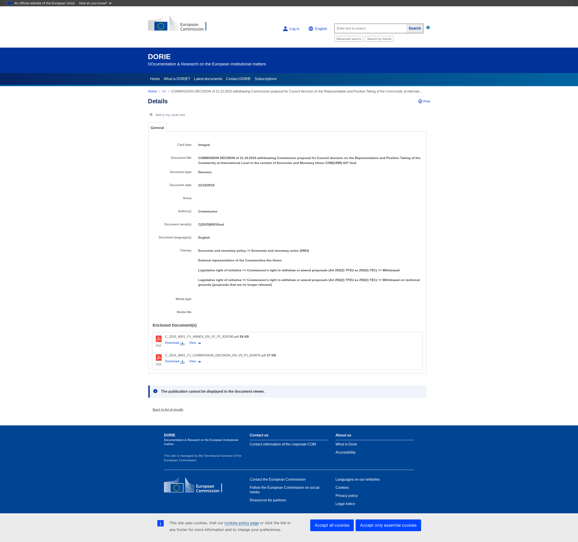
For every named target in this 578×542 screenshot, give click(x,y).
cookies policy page (241, 523)
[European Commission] (181, 25)
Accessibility (346, 452)
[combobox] (370, 28)
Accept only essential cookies (388, 525)
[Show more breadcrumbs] (164, 91)
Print (426, 101)
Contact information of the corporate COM (283, 444)
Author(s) (184, 211)
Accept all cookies (332, 525)
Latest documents (208, 79)
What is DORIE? (177, 79)
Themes (185, 250)
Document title (181, 157)
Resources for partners (268, 500)
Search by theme (379, 39)
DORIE (159, 57)
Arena (187, 198)
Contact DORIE (238, 79)
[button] (166, 409)
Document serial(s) (177, 224)
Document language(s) (175, 237)
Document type (180, 172)
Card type (184, 144)
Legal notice (345, 504)
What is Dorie (346, 444)
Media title (184, 312)
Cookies (342, 487)
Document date (180, 185)
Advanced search (348, 39)
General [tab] (157, 128)
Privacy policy (347, 496)
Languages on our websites (358, 479)
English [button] (321, 29)
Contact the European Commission (278, 479)
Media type (183, 299)
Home (155, 79)
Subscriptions (266, 79)
